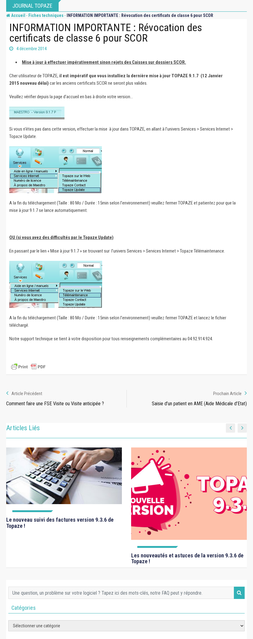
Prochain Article (227, 393)
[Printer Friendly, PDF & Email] (28, 366)
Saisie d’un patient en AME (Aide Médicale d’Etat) (199, 403)
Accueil (17, 15)
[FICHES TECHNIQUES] (64, 479)
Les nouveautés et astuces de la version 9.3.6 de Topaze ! (187, 558)
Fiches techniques (46, 15)
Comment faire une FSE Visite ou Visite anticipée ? (55, 403)
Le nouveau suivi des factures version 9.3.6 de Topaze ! (60, 522)
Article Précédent (26, 393)
